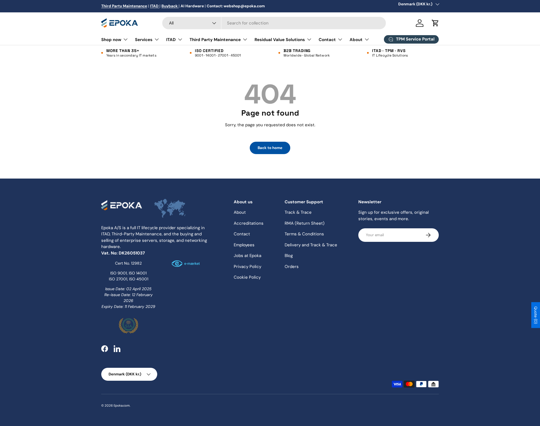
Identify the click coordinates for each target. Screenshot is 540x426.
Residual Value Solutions (280, 39)
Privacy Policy (247, 266)
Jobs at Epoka (247, 255)
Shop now (111, 39)
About (356, 39)
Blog (289, 255)
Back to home (270, 147)
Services (143, 39)
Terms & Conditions (304, 234)
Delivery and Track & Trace (311, 245)
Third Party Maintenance (215, 39)
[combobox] (274, 23)
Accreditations (249, 223)
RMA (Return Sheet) (305, 223)
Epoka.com (122, 405)
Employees (244, 245)
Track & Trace (298, 212)
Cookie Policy (247, 277)
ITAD (171, 39)
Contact (327, 39)
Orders (292, 266)
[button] (435, 23)
